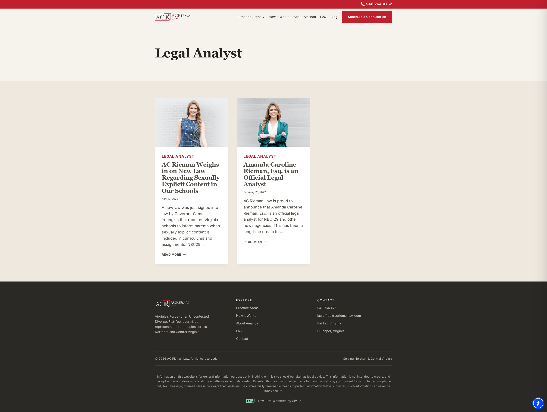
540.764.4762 (379, 4)
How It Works (279, 17)
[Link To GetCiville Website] (273, 400)
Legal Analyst (178, 156)
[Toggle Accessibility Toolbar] (538, 403)
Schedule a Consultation (367, 17)
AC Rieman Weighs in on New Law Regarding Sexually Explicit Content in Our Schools (191, 177)
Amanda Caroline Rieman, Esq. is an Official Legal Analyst (271, 174)
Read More (174, 254)
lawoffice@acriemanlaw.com (339, 316)
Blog (334, 17)
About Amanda (305, 17)
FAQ (323, 17)
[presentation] (191, 122)
